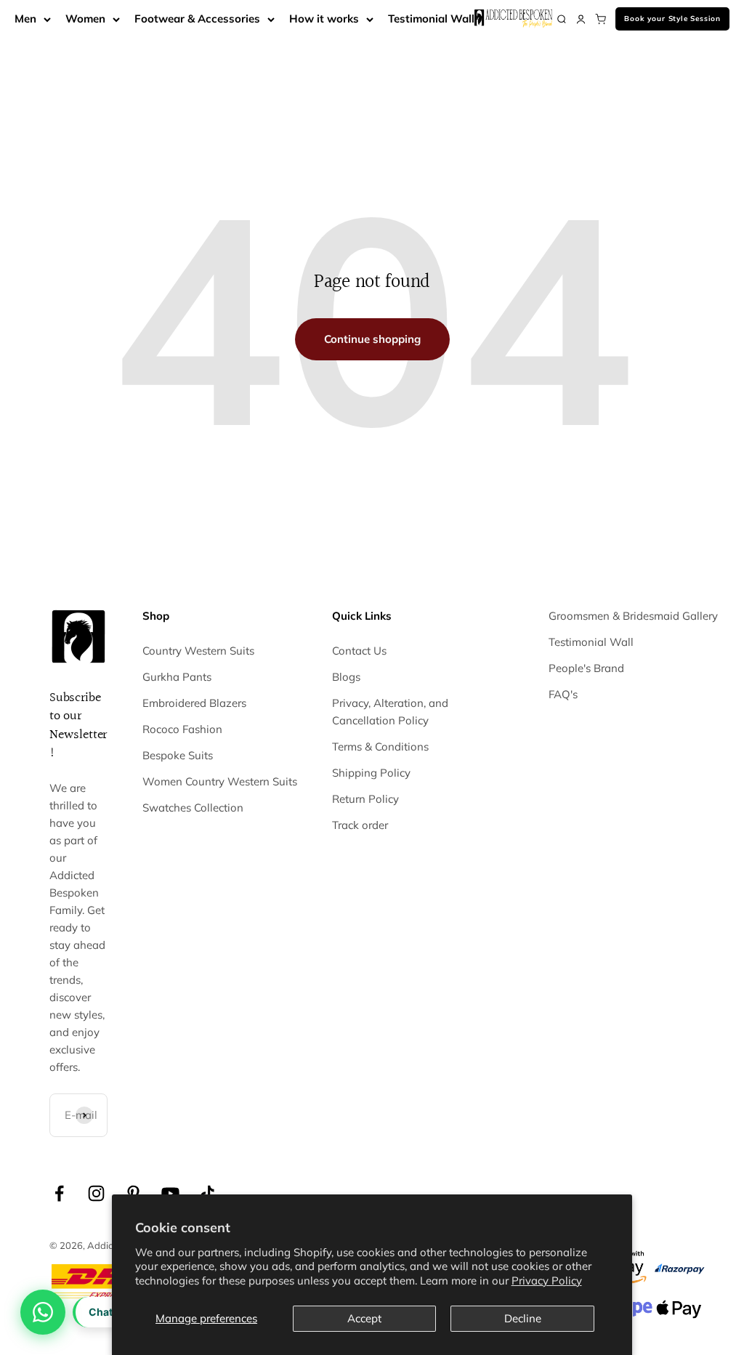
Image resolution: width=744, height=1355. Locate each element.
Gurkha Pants (176, 677)
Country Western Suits (198, 651)
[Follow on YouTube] (170, 1193)
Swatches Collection (192, 807)
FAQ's (563, 694)
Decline (522, 1318)
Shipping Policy (371, 773)
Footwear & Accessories (197, 18)
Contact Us (359, 651)
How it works (324, 18)
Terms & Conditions (380, 746)
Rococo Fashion (182, 729)
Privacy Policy (547, 1280)
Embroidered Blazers (194, 703)
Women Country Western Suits (219, 781)
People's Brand (586, 668)
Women (85, 18)
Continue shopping (372, 339)
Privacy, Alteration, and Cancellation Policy (390, 711)
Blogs (346, 677)
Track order (360, 825)
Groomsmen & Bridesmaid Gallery (633, 616)
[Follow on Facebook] (59, 1193)
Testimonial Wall (431, 18)
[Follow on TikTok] (207, 1193)
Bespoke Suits (177, 755)
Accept (364, 1318)
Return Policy (365, 799)
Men (25, 18)
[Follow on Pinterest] (133, 1193)
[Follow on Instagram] (96, 1193)
